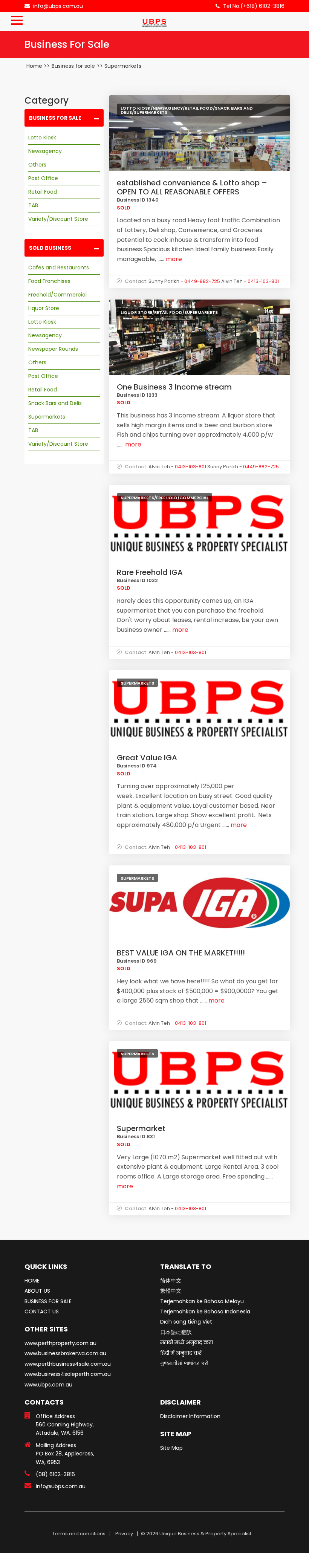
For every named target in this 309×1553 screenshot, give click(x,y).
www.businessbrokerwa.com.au (65, 1353)
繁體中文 (170, 1291)
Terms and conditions (79, 1533)
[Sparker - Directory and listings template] (154, 20)
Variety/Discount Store (58, 219)
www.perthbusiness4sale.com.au (67, 1364)
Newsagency (45, 151)
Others (37, 164)
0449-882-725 (202, 281)
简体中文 (170, 1280)
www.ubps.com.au (48, 1384)
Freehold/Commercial (57, 294)
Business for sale (73, 66)
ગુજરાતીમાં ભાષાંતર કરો (184, 1363)
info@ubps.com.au (58, 6)
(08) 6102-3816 (55, 1474)
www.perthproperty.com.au (60, 1343)
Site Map (171, 1448)
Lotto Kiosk (42, 137)
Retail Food (42, 192)
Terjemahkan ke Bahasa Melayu (202, 1301)
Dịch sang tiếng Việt (186, 1321)
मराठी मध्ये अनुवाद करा (186, 1342)
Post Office (43, 178)
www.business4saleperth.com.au (67, 1374)
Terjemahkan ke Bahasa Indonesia (205, 1311)
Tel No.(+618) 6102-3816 (254, 6)
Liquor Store (43, 308)
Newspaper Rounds (53, 349)
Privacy (124, 1533)
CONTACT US (41, 1311)
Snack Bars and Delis (55, 403)
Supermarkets (122, 66)
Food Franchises (49, 281)
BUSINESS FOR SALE (48, 1301)
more (173, 259)
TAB (33, 205)
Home (34, 66)
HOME (32, 1280)
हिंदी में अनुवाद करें (181, 1353)
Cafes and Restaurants (58, 267)
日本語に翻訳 (176, 1332)
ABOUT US (37, 1291)
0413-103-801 (263, 281)
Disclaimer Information (190, 1416)
